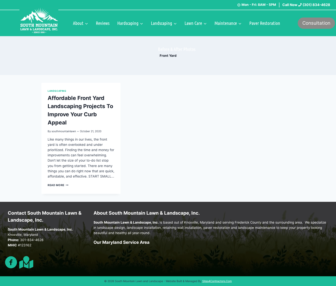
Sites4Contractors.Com (217, 281)
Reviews (102, 23)
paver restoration (216, 228)
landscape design (111, 228)
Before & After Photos (176, 49)
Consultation (316, 23)
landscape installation (144, 228)
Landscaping (57, 90)
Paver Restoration (264, 23)
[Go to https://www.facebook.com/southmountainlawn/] (11, 262)
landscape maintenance (256, 228)
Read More (58, 185)
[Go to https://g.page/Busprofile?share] (25, 262)
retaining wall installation (182, 228)
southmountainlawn (64, 131)
